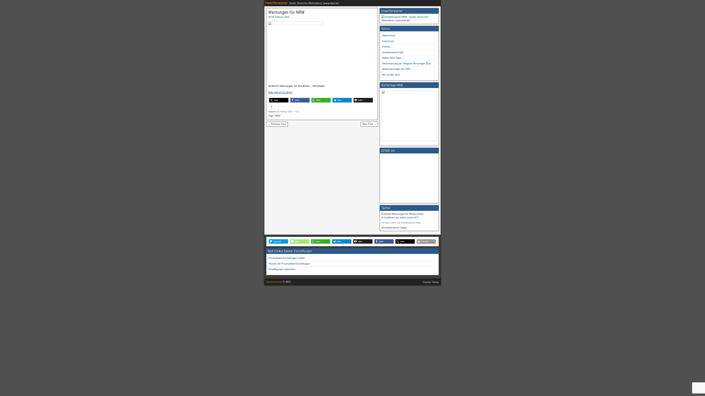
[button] (278, 100)
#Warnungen (398, 214)
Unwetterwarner (276, 3)
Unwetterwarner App (392, 52)
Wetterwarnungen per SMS (396, 69)
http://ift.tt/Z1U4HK (280, 92)
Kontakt (386, 46)
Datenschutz (388, 35)
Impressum (388, 41)
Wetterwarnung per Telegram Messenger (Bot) (406, 63)
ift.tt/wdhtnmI (388, 217)
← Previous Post (277, 124)
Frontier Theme (431, 282)
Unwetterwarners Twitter (411, 223)
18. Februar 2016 (280, 17)
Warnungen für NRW (286, 12)
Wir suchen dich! (391, 74)
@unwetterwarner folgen (394, 227)
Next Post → (369, 124)
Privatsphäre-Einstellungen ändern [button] (287, 258)
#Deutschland (416, 214)
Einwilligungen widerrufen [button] (282, 269)
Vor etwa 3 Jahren (389, 223)
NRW (277, 115)
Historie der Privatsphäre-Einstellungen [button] (289, 263)
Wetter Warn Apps (391, 57)
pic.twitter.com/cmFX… (408, 217)
